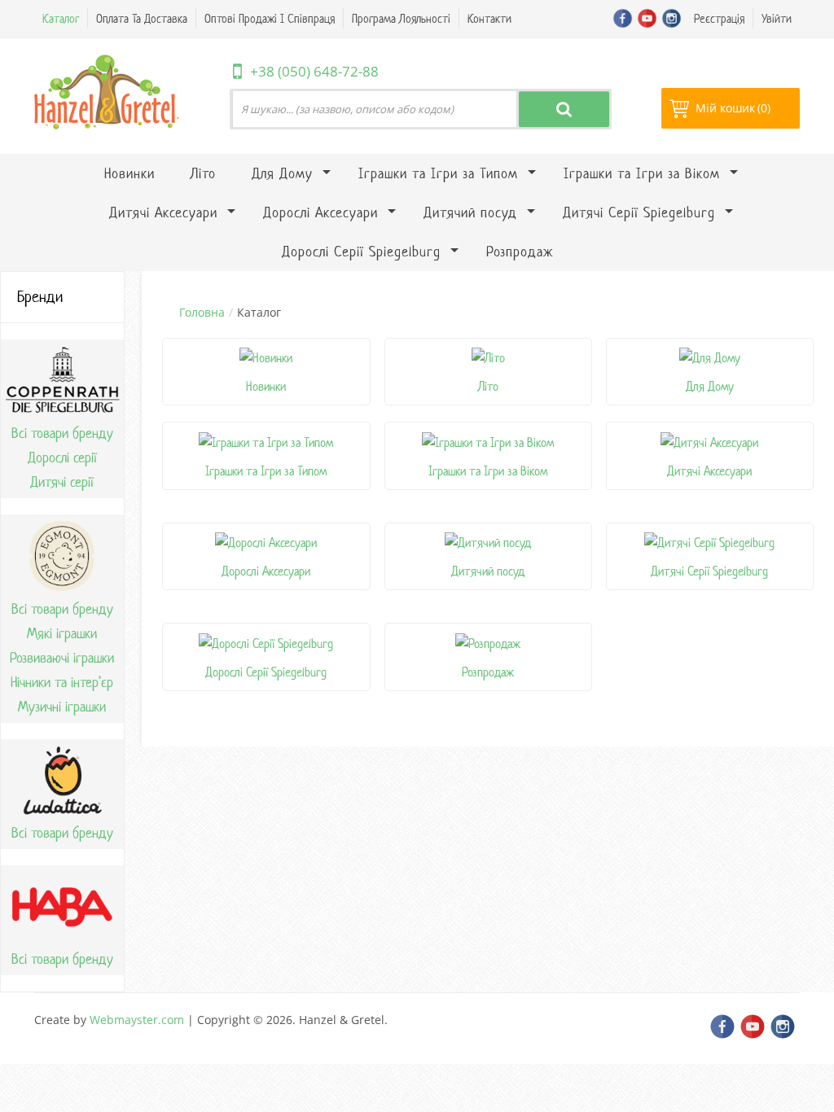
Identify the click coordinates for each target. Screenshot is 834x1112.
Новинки (266, 386)
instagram (671, 18)
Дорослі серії (62, 457)
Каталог (60, 18)
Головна (202, 312)
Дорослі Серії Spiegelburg (266, 672)
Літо (488, 386)
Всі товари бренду (62, 433)
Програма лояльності (401, 18)
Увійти (777, 18)
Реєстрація (719, 18)
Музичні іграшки (62, 707)
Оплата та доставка (141, 18)
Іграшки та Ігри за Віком (487, 470)
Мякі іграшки (62, 633)
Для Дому (710, 386)
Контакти (489, 18)
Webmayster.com (137, 1019)
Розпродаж (488, 672)
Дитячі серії (62, 482)
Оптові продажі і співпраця (269, 18)
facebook (622, 18)
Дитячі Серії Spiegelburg (709, 571)
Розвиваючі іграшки (62, 658)
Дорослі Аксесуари (266, 571)
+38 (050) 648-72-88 (314, 71)
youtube (647, 18)
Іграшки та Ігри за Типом (266, 470)
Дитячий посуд (488, 571)
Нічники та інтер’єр (62, 682)
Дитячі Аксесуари (709, 470)
